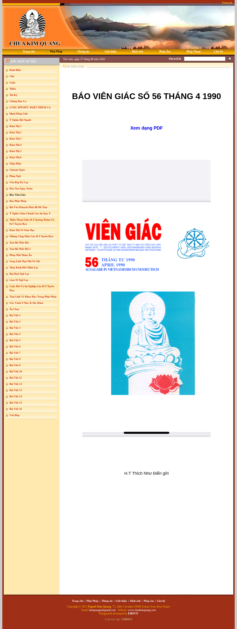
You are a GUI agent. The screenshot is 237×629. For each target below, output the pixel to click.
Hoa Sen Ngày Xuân (20, 188)
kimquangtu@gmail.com (102, 610)
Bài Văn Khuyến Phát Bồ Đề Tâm (28, 207)
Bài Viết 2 (15, 321)
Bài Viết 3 (15, 327)
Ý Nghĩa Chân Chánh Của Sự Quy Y (30, 213)
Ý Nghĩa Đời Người (20, 120)
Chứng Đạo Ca (17, 101)
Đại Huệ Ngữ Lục (19, 273)
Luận (12, 82)
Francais (227, 2)
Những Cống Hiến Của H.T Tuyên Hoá (31, 236)
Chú (11, 76)
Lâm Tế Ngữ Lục (18, 280)
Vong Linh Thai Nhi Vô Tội (24, 261)
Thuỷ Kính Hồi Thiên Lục (23, 267)
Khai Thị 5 (15, 151)
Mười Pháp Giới (18, 113)
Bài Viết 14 (15, 396)
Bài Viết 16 (15, 408)
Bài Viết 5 (15, 340)
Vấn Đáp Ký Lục (18, 182)
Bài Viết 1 (15, 315)
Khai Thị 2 (15, 132)
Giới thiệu (121, 600)
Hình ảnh (135, 600)
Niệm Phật (15, 163)
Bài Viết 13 (15, 390)
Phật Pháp (92, 600)
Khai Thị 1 (15, 126)
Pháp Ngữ (15, 176)
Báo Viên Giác (17, 194)
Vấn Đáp (14, 415)
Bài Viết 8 (15, 359)
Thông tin (107, 600)
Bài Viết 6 (15, 346)
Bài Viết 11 (15, 377)
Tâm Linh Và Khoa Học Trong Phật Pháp (32, 296)
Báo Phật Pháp (17, 201)
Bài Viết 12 (15, 384)
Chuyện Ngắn (17, 169)
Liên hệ (161, 600)
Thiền (12, 88)
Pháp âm (149, 600)
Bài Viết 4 (15, 334)
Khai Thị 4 (15, 144)
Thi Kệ (13, 95)
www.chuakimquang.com (142, 610)
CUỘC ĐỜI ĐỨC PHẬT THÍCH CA (30, 107)
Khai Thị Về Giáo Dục (21, 230)
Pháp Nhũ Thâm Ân (20, 255)
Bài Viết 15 (15, 402)
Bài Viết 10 (15, 371)
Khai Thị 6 (15, 157)
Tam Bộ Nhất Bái (19, 242)
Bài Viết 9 (15, 365)
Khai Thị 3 (15, 138)
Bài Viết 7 (15, 352)
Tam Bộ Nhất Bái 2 (20, 248)
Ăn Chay (14, 309)
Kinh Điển (15, 70)
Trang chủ (77, 600)
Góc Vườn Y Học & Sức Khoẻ (26, 302)
